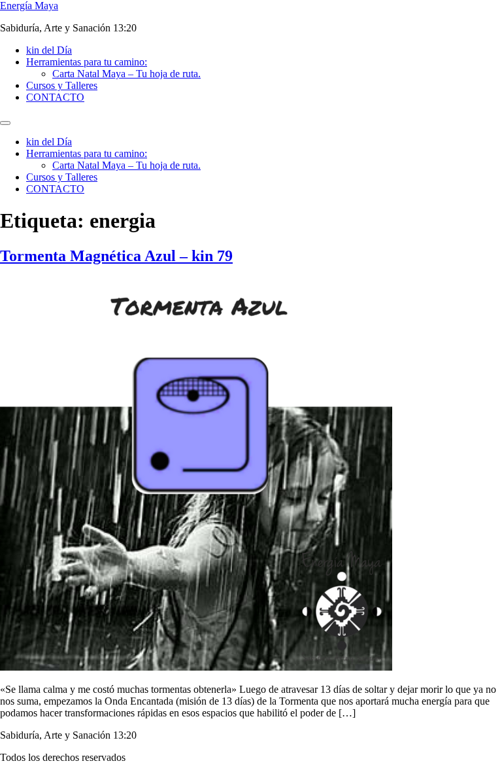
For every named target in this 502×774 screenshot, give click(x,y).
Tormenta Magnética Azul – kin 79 (116, 255)
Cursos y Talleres (61, 85)
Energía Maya (29, 5)
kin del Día (49, 50)
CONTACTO (55, 97)
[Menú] (5, 123)
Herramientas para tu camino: (86, 61)
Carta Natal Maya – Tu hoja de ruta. (126, 73)
